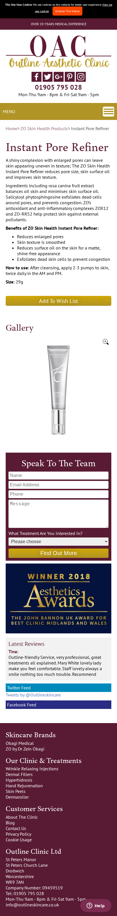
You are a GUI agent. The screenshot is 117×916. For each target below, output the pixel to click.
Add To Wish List (58, 300)
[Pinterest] (70, 80)
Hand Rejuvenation (24, 785)
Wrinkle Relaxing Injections (32, 768)
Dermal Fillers (19, 774)
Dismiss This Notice (67, 11)
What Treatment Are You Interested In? (45, 533)
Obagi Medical (20, 743)
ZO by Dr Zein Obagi (25, 749)
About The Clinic (22, 817)
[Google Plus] (59, 80)
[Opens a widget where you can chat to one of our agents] (95, 906)
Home (11, 128)
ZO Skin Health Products (44, 128)
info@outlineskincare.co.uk (32, 905)
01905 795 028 (58, 87)
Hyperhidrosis (19, 780)
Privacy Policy (18, 834)
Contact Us (16, 828)
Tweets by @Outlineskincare (33, 695)
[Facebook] (36, 80)
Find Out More (58, 553)
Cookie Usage (19, 839)
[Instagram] (81, 80)
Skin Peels (16, 791)
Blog (10, 822)
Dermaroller (17, 797)
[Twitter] (48, 80)
